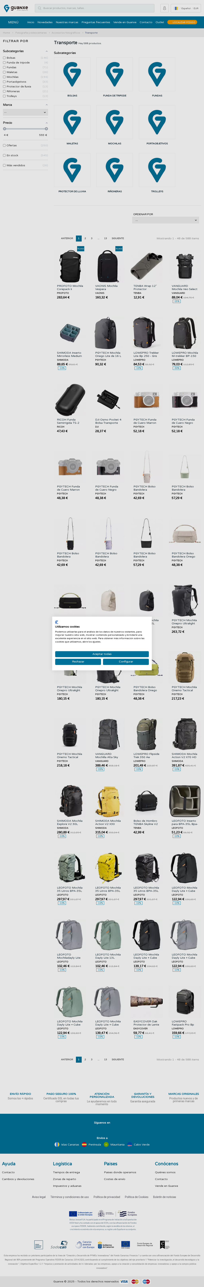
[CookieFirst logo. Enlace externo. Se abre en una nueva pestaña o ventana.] (56, 622)
